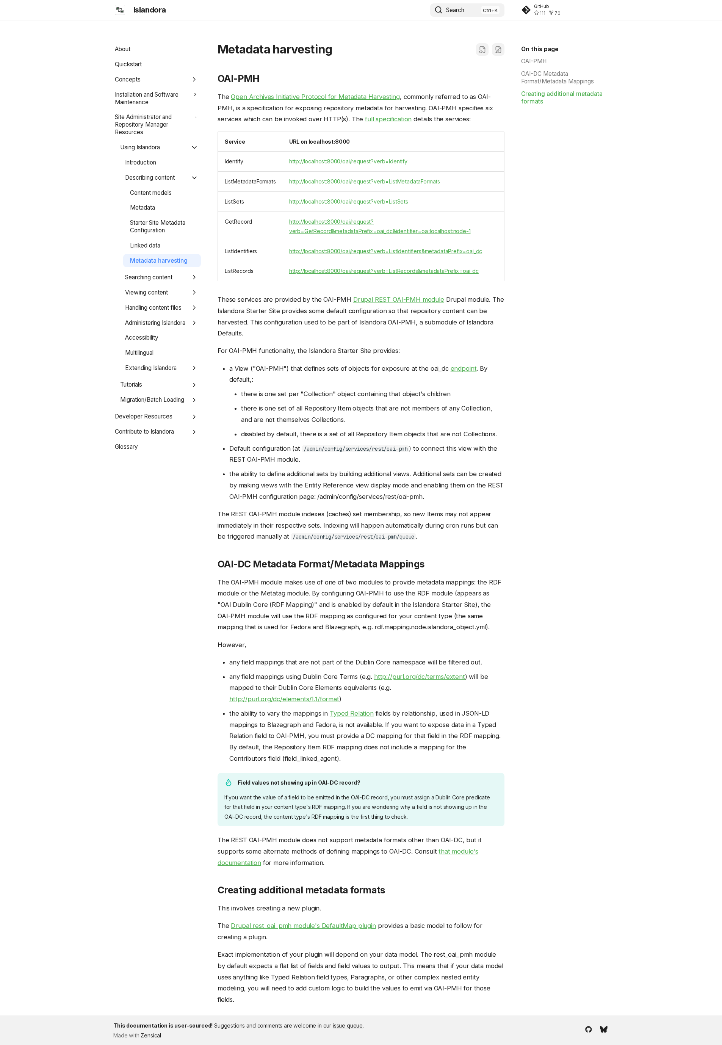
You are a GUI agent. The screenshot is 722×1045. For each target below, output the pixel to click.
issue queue (348, 1025)
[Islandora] (120, 10)
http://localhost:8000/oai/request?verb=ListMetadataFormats (364, 181)
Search (455, 10)
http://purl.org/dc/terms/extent (419, 676)
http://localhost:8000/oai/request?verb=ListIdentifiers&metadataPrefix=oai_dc (385, 251)
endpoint (464, 368)
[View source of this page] (482, 49)
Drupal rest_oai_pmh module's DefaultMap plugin (303, 925)
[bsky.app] (603, 1029)
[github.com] (588, 1029)
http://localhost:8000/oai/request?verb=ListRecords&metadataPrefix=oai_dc (384, 271)
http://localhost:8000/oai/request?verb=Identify (348, 161)
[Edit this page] (498, 49)
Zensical (151, 1035)
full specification (388, 119)
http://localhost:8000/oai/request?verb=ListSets (348, 201)
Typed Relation (352, 713)
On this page (540, 49)
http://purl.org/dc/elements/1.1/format (284, 699)
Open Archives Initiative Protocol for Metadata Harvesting (315, 96)
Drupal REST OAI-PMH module (398, 299)
